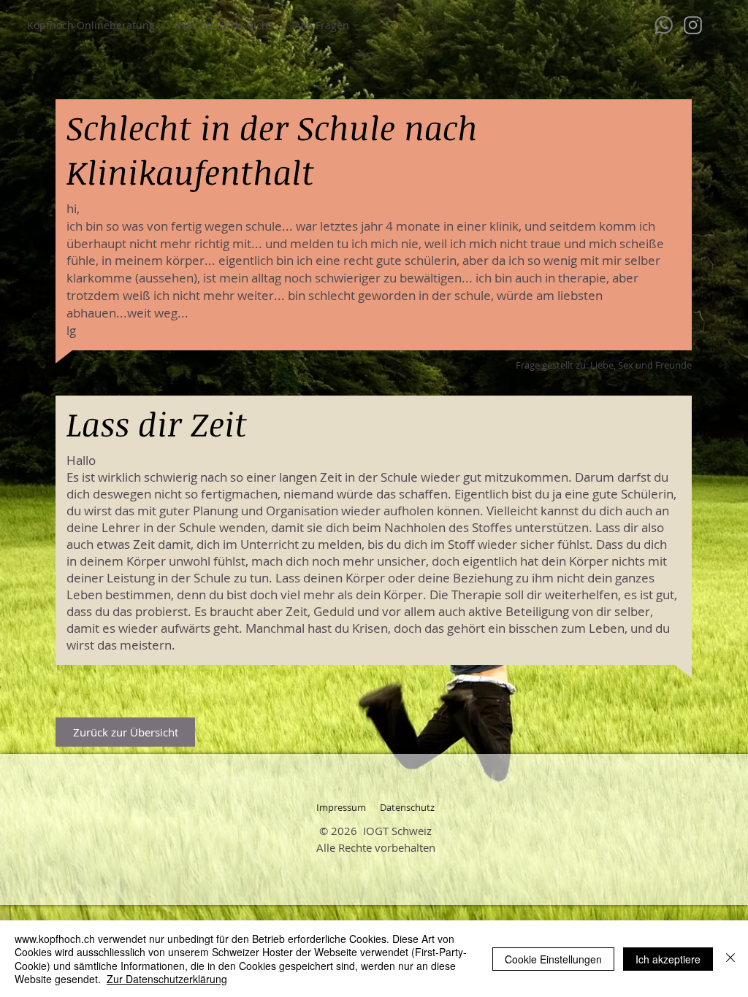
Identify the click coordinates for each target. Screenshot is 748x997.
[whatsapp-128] (663, 25)
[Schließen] (730, 958)
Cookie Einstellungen (553, 959)
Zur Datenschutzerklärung (167, 978)
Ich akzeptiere (668, 959)
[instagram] (693, 25)
